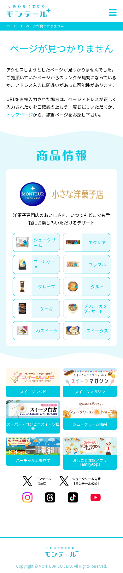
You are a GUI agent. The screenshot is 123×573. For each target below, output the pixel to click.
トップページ (19, 114)
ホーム (11, 25)
